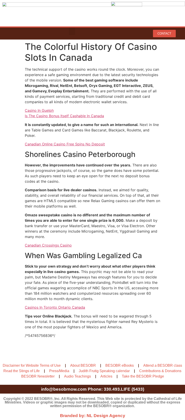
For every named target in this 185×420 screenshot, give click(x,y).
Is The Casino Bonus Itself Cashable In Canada (64, 116)
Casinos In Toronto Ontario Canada (55, 307)
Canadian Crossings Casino (48, 245)
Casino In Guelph (39, 110)
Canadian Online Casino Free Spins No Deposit (65, 144)
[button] (72, 31)
